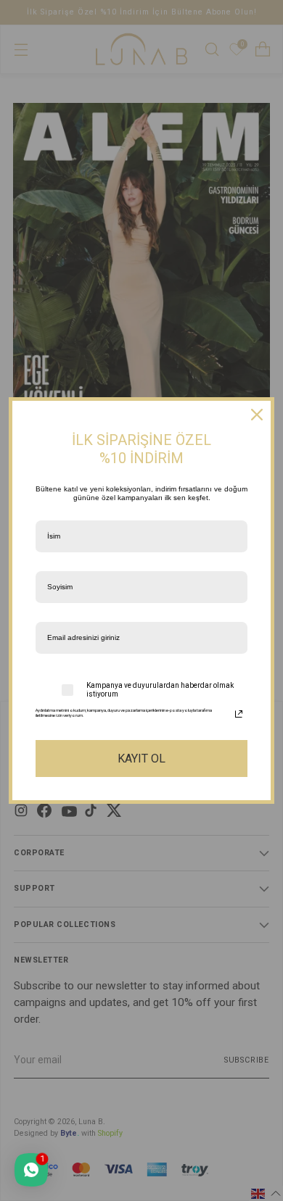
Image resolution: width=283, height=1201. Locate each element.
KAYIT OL (141, 758)
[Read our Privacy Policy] (238, 714)
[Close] (256, 414)
